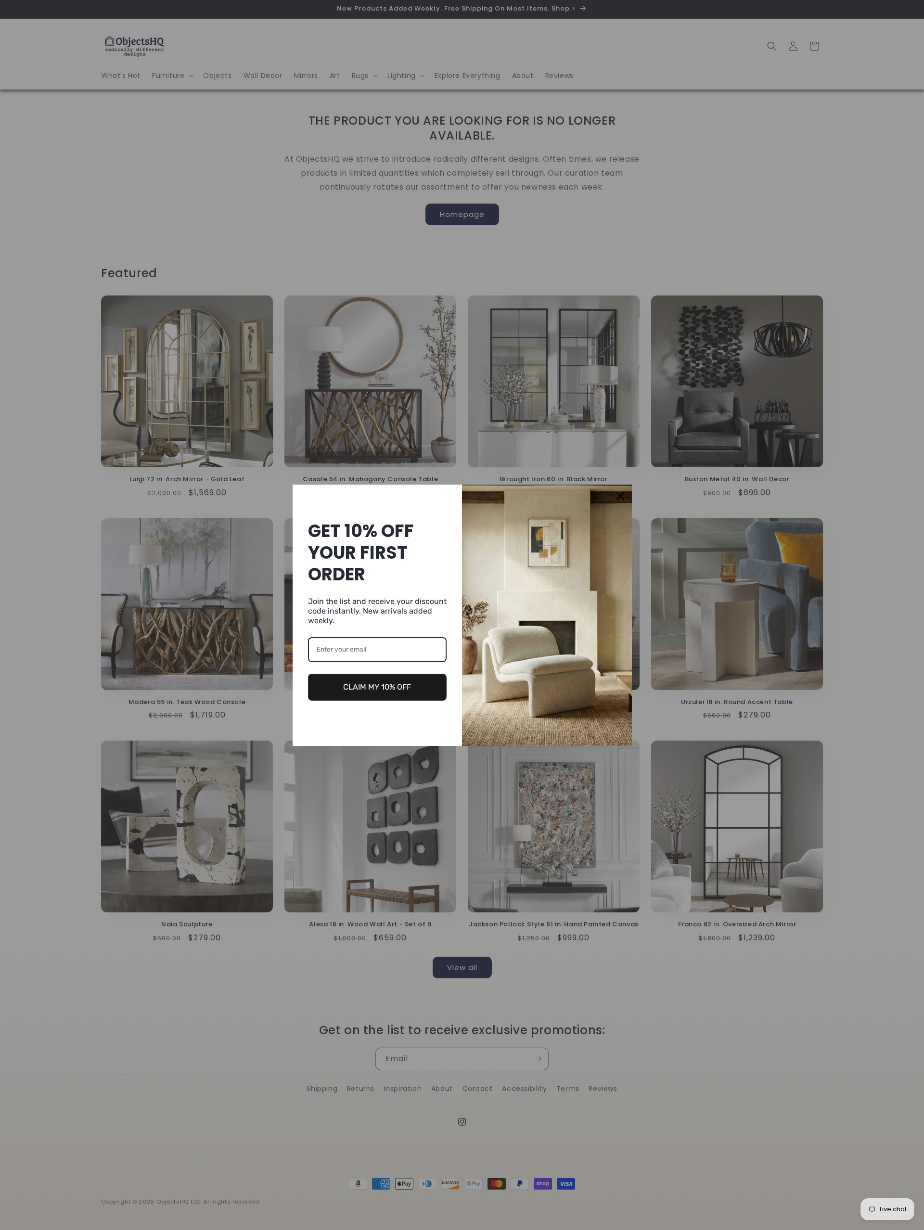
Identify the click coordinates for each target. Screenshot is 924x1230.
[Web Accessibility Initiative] (4, 1207)
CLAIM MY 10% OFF (377, 687)
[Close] (620, 496)
